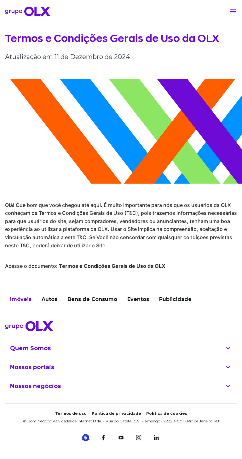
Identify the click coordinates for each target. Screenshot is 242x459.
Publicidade (175, 299)
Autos (49, 299)
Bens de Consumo (92, 299)
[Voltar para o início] (27, 11)
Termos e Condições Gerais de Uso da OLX (112, 266)
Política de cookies (166, 413)
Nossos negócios (35, 386)
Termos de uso (71, 413)
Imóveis (21, 299)
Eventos (138, 299)
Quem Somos (30, 348)
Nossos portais (32, 367)
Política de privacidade (116, 413)
